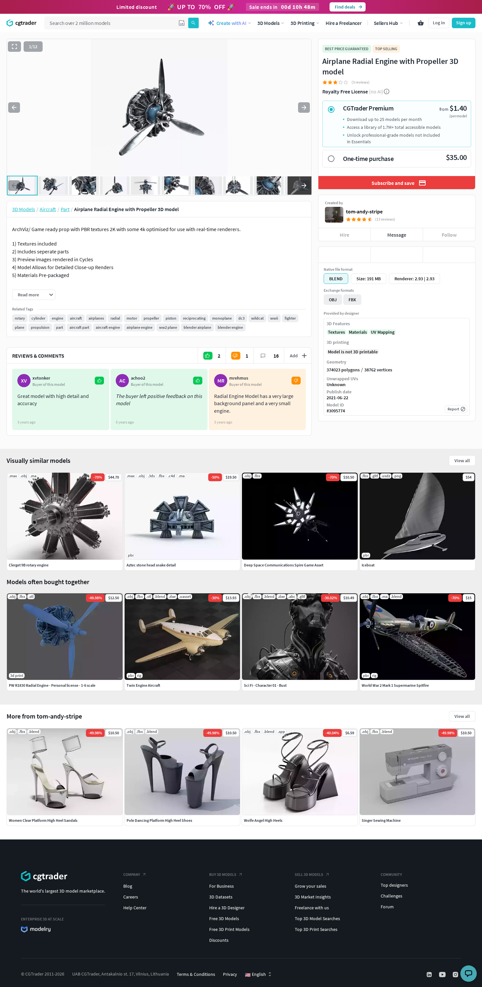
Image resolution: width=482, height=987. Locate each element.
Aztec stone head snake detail (151, 565)
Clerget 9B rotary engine (29, 565)
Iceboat (368, 565)
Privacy (230, 974)
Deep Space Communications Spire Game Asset (283, 565)
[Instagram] (456, 974)
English (255, 974)
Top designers (394, 885)
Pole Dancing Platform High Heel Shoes (159, 820)
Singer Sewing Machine (381, 820)
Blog (127, 886)
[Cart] (420, 23)
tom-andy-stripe (364, 211)
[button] (181, 23)
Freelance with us (312, 908)
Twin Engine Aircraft (143, 685)
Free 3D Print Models (229, 929)
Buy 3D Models (222, 874)
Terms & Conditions (196, 974)
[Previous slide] (14, 107)
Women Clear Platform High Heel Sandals (43, 820)
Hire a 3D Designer (227, 908)
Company (131, 874)
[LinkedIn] (430, 974)
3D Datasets (220, 897)
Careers (130, 897)
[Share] (449, 255)
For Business (221, 886)
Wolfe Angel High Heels (263, 820)
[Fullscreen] (14, 46)
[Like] (344, 255)
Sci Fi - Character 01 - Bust (265, 685)
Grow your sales (310, 886)
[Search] (193, 23)
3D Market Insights (313, 897)
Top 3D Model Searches (317, 918)
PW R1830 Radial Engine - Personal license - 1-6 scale (52, 685)
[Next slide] (304, 107)
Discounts (219, 940)
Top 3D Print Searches (316, 929)
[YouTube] (443, 974)
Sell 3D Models (309, 874)
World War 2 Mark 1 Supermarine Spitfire (395, 685)
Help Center (135, 908)
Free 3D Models (224, 918)
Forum (387, 907)
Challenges (391, 896)
